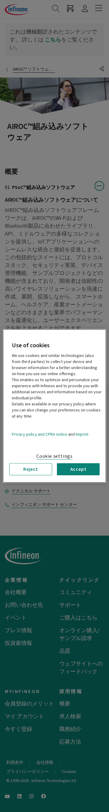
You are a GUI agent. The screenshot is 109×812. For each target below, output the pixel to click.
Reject (30, 469)
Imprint (82, 434)
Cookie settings (54, 456)
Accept (78, 469)
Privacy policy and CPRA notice (39, 434)
